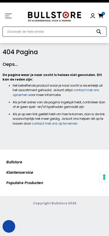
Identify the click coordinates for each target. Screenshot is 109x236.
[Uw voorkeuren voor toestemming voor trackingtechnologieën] (104, 177)
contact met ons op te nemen (55, 123)
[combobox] (54, 32)
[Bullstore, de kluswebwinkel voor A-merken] (54, 16)
